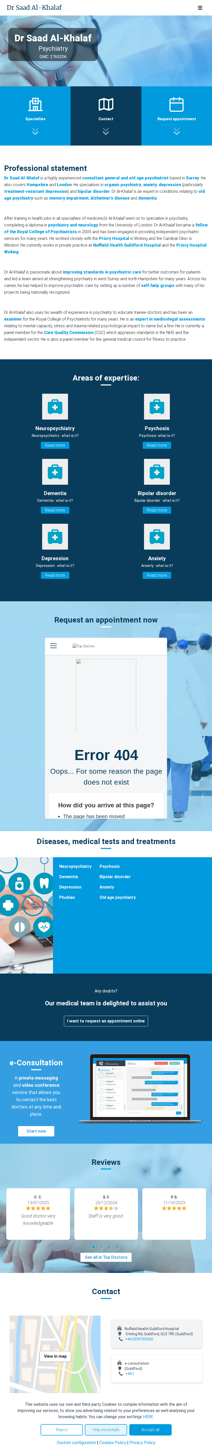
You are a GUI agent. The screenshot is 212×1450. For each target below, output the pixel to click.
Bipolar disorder (115, 876)
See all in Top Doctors (106, 1257)
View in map (55, 1356)
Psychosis (110, 866)
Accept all (150, 1429)
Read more (55, 445)
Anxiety (107, 887)
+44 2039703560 (139, 1339)
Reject (61, 1429)
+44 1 (129, 1374)
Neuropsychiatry (75, 866)
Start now (36, 1131)
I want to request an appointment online (106, 1021)
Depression (70, 887)
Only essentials (106, 1429)
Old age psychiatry (118, 897)
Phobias (67, 897)
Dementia (68, 876)
